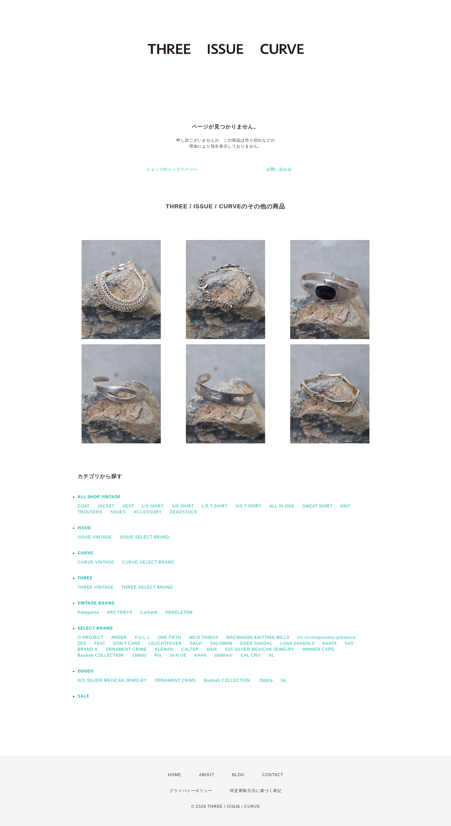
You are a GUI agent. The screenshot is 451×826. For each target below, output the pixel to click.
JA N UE (178, 655)
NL (272, 655)
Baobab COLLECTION (101, 655)
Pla (158, 655)
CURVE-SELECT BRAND (148, 562)
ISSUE (84, 528)
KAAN (200, 655)
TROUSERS (90, 512)
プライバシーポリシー (190, 790)
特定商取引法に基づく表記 (256, 790)
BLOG (238, 775)
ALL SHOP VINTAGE (99, 497)
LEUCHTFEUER (165, 643)
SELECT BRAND (95, 628)
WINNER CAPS (318, 649)
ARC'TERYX (119, 612)
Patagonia (88, 612)
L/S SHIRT (153, 506)
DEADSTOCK (183, 512)
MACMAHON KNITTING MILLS (258, 637)
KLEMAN (164, 649)
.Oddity (139, 655)
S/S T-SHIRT (248, 506)
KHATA (330, 643)
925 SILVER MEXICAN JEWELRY (260, 649)
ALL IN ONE (282, 506)
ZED (82, 643)
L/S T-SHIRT (214, 506)
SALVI (196, 643)
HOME (174, 775)
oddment (224, 655)
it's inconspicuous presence (326, 637)
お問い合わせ (279, 169)
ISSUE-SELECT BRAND (145, 537)
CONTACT (272, 775)
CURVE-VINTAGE (96, 562)
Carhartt (148, 612)
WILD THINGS (204, 637)
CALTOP (190, 649)
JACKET (106, 506)
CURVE (85, 553)
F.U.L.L (142, 637)
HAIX (212, 649)
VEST (128, 506)
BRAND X (88, 649)
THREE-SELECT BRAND (147, 587)
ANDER (119, 637)
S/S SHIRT (183, 506)
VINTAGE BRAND (96, 603)
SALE (83, 696)
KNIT (345, 506)
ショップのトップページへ (172, 169)
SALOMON (221, 643)
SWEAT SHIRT (317, 506)
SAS (349, 643)
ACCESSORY (148, 512)
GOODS (86, 671)
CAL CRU (251, 655)
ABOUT (206, 775)
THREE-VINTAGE (96, 587)
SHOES (118, 512)
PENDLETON (179, 612)
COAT (83, 506)
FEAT (99, 643)
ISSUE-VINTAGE (95, 537)
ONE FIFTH (169, 637)
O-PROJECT (90, 637)
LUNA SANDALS (297, 643)
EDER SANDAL (256, 643)
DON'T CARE (127, 643)
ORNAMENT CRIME (126, 649)
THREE (85, 578)
